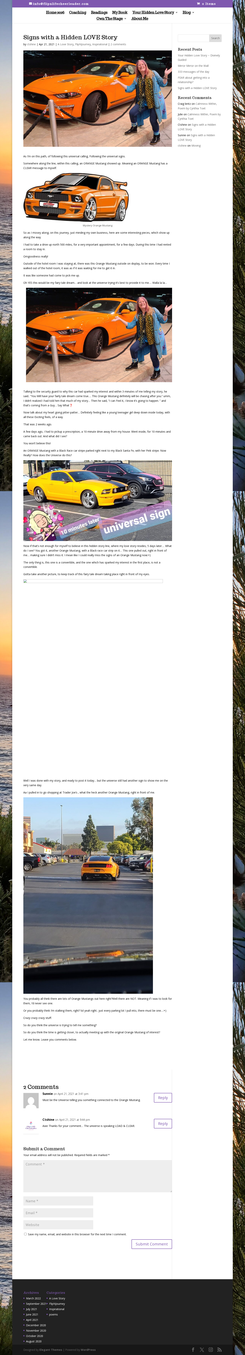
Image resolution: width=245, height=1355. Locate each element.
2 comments (118, 44)
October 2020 (34, 1336)
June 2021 (32, 1314)
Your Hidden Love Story (153, 13)
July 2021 (31, 1309)
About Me (139, 19)
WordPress (88, 1350)
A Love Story (66, 44)
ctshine (31, 44)
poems (53, 1314)
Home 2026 (55, 13)
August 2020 (34, 1341)
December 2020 (36, 1325)
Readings (99, 13)
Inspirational (99, 44)
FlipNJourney (83, 44)
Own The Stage (109, 19)
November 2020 (36, 1330)
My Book (119, 13)
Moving (196, 145)
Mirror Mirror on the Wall (193, 66)
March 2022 (33, 1298)
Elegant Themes (50, 1350)
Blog (187, 13)
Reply (163, 1097)
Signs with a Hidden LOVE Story (197, 88)
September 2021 (36, 1304)
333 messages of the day (193, 71)
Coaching (77, 13)
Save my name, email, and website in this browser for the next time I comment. (77, 1234)
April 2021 (32, 1320)
